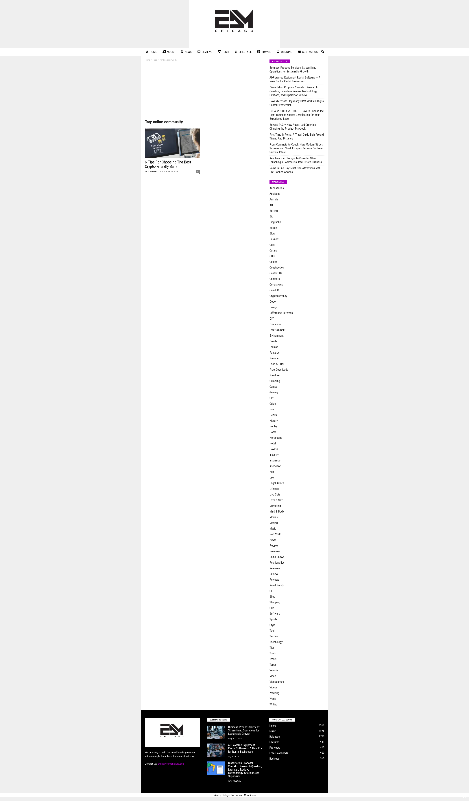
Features (274, 352)
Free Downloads (278, 369)
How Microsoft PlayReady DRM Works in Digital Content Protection (296, 103)
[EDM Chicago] (234, 24)
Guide (272, 403)
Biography (275, 222)
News (272, 540)
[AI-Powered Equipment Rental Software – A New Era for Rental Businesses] (216, 750)
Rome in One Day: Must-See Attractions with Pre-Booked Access (294, 170)
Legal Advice (276, 483)
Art (271, 205)
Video (272, 676)
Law (271, 477)
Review (273, 574)
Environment (276, 335)
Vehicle (273, 670)
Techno (273, 636)
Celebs (273, 262)
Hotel (272, 443)
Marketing (275, 506)
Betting (273, 211)
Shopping (274, 602)
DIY (271, 318)
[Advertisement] (203, 91)
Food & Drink (276, 364)
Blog (272, 233)
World (272, 699)
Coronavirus (276, 284)
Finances (274, 358)
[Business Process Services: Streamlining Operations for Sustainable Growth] (216, 732)
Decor (273, 301)
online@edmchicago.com (171, 763)
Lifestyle (274, 489)
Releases (274, 568)
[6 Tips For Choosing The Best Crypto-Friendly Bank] (172, 143)
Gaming (273, 392)
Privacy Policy (221, 795)
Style (272, 625)
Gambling (274, 381)
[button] (323, 52)
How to (273, 449)
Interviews (275, 466)
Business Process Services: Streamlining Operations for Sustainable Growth (292, 69)
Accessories (276, 188)
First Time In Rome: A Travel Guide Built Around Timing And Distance (296, 136)
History (273, 420)
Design (273, 307)
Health (273, 415)
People (273, 545)
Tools (272, 653)
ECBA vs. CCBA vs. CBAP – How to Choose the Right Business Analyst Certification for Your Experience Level (296, 114)
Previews (274, 551)
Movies (273, 517)
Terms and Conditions (243, 795)
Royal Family (276, 585)
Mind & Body (276, 511)
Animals (273, 199)
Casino (273, 250)
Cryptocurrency (278, 296)
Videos (273, 687)
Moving (273, 523)
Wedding (274, 693)
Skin (271, 608)
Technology (276, 642)
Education (275, 324)
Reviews (274, 579)
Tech (272, 630)
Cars (272, 245)
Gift (271, 398)
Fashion (273, 347)
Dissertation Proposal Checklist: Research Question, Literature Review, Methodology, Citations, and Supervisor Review (293, 91)
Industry (274, 455)
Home (147, 60)
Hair (271, 409)
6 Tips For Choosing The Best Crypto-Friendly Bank (168, 164)
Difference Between (281, 313)
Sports (273, 619)
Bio (271, 216)
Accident (274, 193)
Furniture (274, 375)
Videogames (276, 681)
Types (272, 664)
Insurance (274, 460)
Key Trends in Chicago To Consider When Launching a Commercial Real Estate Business (295, 160)
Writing (273, 704)
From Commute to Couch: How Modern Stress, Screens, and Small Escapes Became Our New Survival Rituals (296, 148)
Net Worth (275, 534)
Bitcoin (273, 228)
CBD (272, 256)
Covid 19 (274, 290)
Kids (271, 472)
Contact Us (275, 273)
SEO (271, 591)
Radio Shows (276, 557)
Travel (272, 659)
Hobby (273, 426)
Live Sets (274, 494)
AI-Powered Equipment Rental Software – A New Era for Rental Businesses (294, 79)
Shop (272, 596)
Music (272, 528)
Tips (271, 647)
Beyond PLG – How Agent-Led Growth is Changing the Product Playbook (292, 126)
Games (273, 386)
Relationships (277, 562)
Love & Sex (276, 500)
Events (273, 341)
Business (274, 239)
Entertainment (277, 330)
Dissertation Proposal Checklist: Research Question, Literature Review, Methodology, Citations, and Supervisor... (245, 769)
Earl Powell (151, 171)
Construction (276, 267)
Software (274, 613)
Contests (274, 279)
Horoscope (275, 437)
